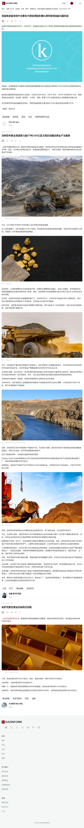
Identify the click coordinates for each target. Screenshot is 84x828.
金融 (33, 698)
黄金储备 (6, 117)
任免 (22, 9)
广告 (3, 811)
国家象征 (5, 780)
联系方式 (5, 807)
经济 (27, 698)
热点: (3, 9)
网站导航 (5, 802)
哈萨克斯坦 (17, 698)
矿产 (11, 588)
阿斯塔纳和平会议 (42, 117)
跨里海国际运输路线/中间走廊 (47, 9)
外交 (30, 117)
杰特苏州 (30, 588)
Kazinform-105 (64, 9)
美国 (23, 117)
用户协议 (5, 771)
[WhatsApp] (7, 21)
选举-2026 (10, 9)
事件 (27, 9)
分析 (3, 749)
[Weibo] (22, 727)
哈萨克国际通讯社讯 (11, 618)
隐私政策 (5, 776)
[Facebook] (15, 21)
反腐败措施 (6, 785)
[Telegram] (11, 21)
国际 (3, 758)
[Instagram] (3, 21)
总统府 (17, 9)
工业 (4, 588)
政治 (3, 745)
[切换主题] (73, 3)
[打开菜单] (80, 3)
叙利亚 (15, 117)
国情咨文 (33, 9)
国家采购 (5, 789)
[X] (20, 21)
